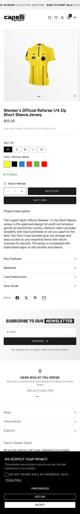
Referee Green (36, 164)
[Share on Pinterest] (35, 298)
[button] (14, 183)
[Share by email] (44, 298)
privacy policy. (60, 349)
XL (41, 149)
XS (8, 149)
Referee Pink (29, 164)
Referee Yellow (7, 164)
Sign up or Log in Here (40, 390)
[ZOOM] (75, 96)
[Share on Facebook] (17, 298)
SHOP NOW (36, 5)
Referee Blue (22, 164)
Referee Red (44, 164)
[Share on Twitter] (26, 298)
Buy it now (40, 200)
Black (14, 164)
